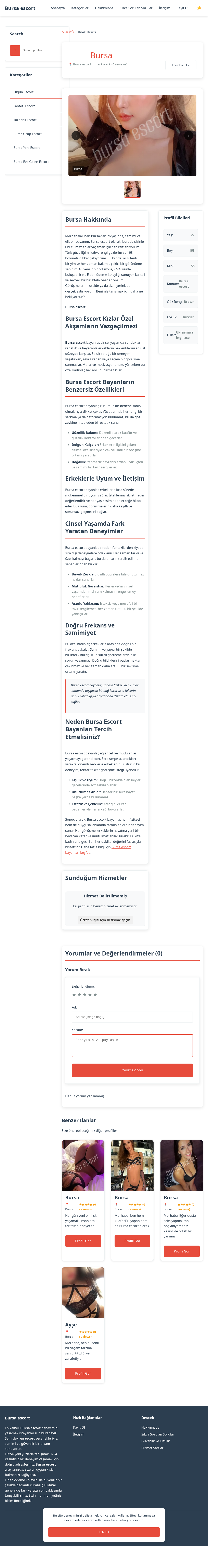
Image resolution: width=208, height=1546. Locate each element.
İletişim (164, 8)
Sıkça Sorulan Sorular (136, 8)
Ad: (74, 1007)
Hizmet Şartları (152, 1448)
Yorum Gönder (132, 1070)
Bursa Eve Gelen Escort (31, 161)
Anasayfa (58, 8)
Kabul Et (104, 1532)
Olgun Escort (23, 92)
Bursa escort (20, 8)
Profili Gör (83, 1241)
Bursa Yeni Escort (26, 147)
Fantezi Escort (24, 106)
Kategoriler (80, 8)
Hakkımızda (104, 8)
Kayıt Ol (182, 8)
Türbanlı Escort (25, 120)
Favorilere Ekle (181, 65)
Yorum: (77, 1030)
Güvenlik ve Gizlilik (155, 1441)
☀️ (199, 8)
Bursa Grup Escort (27, 134)
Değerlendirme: (83, 986)
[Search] (15, 50)
